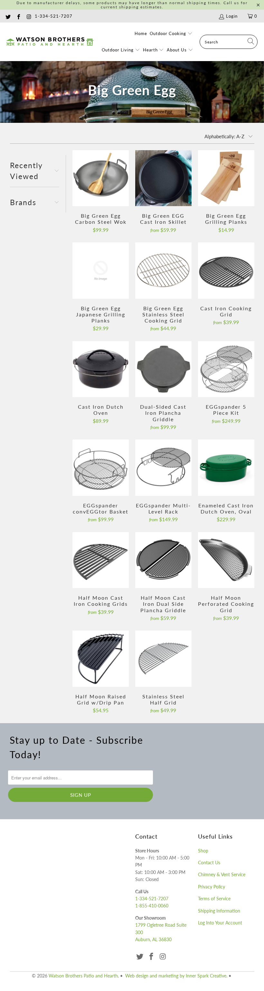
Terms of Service (214, 898)
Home (141, 33)
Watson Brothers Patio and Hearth (83, 975)
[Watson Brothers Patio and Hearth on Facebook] (18, 16)
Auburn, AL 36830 (153, 939)
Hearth (151, 49)
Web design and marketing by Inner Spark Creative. (176, 975)
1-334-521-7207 (53, 16)
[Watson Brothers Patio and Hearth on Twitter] (8, 16)
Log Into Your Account (220, 922)
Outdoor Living (118, 49)
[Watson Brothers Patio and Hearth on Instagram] (29, 16)
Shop (203, 850)
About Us (177, 49)
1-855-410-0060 (151, 905)
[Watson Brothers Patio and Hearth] (49, 41)
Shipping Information (219, 911)
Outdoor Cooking (168, 33)
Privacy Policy (211, 886)
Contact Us (209, 862)
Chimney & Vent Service (221, 874)
